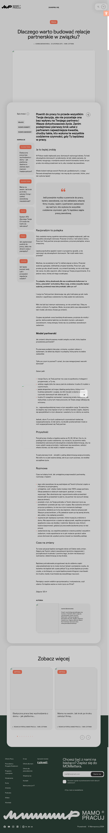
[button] (106, 13)
